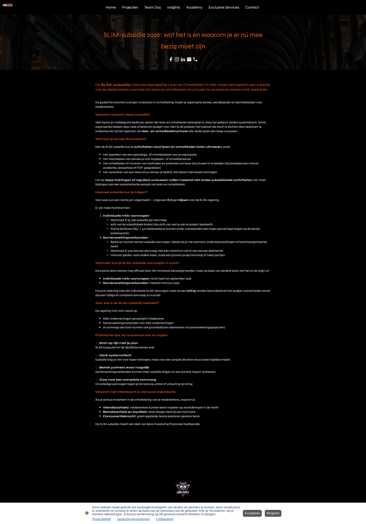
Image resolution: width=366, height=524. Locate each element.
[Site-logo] (183, 489)
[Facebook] (171, 59)
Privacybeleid (101, 519)
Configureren (164, 519)
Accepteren (252, 513)
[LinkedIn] (183, 59)
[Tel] (195, 59)
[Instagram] (177, 59)
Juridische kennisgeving (133, 519)
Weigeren (273, 513)
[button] (5, 4)
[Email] (189, 59)
